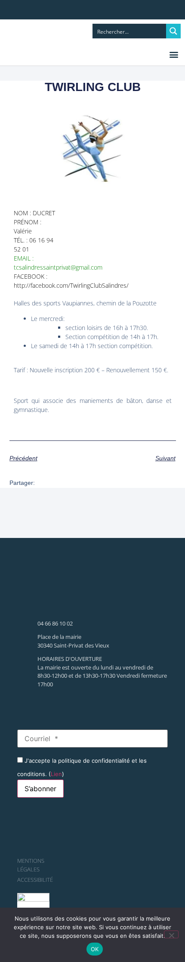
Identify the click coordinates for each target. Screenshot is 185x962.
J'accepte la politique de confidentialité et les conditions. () (82, 767)
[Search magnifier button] (173, 31)
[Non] (171, 934)
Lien (56, 773)
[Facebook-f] (37, 10)
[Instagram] (54, 10)
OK (95, 949)
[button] (173, 54)
